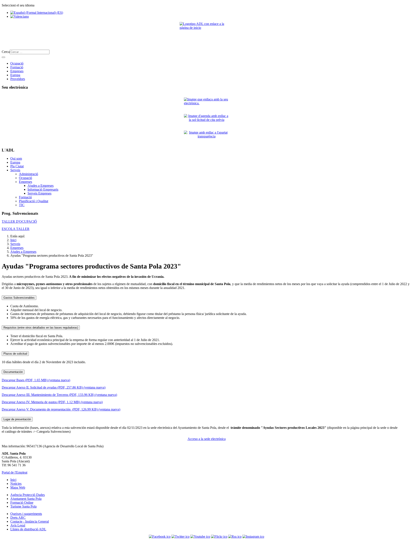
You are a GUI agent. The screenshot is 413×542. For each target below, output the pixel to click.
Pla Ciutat (17, 166)
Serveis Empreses (39, 193)
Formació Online (21, 502)
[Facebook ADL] (160, 536)
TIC (22, 205)
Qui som (16, 158)
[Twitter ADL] (180, 536)
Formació (16, 67)
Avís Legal (17, 525)
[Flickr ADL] (219, 536)
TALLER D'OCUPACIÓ (19, 221)
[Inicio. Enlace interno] (206, 34)
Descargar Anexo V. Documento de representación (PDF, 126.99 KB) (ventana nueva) (61, 409)
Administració (28, 174)
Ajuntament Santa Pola (26, 498)
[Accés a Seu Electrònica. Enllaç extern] (206, 104)
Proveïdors (17, 79)
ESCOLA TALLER (15, 229)
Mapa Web (17, 487)
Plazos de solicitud (15, 353)
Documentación (13, 372)
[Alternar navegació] (3, 57)
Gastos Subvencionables (19, 297)
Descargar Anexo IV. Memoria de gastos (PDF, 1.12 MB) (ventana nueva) (52, 402)
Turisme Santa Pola (23, 506)
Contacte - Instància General (29, 521)
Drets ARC (18, 517)
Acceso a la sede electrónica (207, 439)
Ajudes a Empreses (41, 185)
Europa (15, 75)
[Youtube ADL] (200, 536)
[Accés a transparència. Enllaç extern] (206, 137)
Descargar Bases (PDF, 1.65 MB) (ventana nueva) (36, 380)
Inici (13, 480)
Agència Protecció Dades (27, 495)
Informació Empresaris (43, 189)
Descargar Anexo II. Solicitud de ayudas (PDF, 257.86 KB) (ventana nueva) (53, 387)
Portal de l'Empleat (14, 472)
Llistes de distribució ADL (28, 529)
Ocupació (16, 63)
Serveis (15, 170)
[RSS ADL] (235, 536)
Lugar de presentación (17, 419)
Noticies (16, 483)
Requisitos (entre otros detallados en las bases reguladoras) (40, 327)
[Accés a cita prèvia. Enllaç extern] (206, 120)
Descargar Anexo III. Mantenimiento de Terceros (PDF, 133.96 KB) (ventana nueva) (59, 395)
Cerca (6, 52)
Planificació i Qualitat (33, 201)
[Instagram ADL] (253, 536)
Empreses (16, 71)
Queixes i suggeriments (26, 514)
